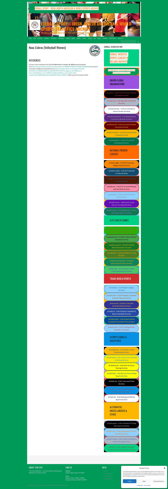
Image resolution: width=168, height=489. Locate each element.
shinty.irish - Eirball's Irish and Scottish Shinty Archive (121, 304)
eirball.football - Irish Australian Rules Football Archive (122, 133)
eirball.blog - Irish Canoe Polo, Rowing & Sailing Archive (121, 358)
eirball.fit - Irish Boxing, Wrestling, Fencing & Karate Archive (121, 390)
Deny (144, 481)
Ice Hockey (54, 38)
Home (30, 38)
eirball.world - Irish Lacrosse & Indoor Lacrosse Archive (121, 125)
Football (40, 38)
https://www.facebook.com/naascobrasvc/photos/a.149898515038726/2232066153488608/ (60, 66)
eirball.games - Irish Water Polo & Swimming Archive (121, 351)
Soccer (90, 38)
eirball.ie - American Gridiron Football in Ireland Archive (121, 94)
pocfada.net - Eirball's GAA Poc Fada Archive (121, 254)
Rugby (73, 38)
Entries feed (107, 473)
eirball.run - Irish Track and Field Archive (121, 382)
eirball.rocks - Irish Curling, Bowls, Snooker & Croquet (121, 328)
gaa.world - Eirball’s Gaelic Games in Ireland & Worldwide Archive (121, 230)
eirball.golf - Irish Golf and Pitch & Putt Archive (121, 195)
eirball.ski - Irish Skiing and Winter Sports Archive (121, 398)
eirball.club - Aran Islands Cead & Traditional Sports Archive (121, 270)
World (99, 38)
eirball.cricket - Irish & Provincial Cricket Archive (121, 172)
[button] (164, 468)
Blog (34, 38)
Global (68, 38)
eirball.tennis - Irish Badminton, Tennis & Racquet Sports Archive (121, 211)
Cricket (79, 38)
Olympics (104, 38)
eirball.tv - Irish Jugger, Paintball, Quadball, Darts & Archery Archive (121, 448)
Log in (105, 471)
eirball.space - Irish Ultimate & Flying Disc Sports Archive (121, 424)
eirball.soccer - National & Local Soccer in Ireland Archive (121, 203)
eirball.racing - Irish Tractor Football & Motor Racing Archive (121, 440)
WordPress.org (108, 478)
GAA (95, 38)
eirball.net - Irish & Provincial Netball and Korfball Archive (121, 187)
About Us (120, 38)
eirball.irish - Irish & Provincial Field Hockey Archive (121, 180)
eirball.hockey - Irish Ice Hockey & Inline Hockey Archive (121, 110)
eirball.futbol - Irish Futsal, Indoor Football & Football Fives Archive (121, 320)
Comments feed (108, 476)
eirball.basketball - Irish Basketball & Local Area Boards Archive (121, 117)
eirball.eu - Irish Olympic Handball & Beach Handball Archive (121, 312)
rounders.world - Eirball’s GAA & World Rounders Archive (121, 246)
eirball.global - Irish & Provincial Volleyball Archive (121, 141)
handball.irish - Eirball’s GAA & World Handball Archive (121, 238)
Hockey (84, 38)
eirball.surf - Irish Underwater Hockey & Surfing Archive (121, 432)
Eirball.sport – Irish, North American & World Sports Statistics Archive (86, 26)
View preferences (158, 481)
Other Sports (112, 38)
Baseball (46, 38)
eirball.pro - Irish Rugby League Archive (121, 288)
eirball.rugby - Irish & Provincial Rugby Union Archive (121, 164)
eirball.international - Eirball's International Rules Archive (121, 262)
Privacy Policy (147, 485)
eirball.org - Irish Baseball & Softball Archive (121, 102)
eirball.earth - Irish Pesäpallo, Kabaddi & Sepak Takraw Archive (121, 296)
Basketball (61, 38)
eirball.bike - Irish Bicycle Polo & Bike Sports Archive (121, 374)
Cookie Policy (140, 485)
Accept (130, 481)
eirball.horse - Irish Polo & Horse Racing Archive (121, 366)
